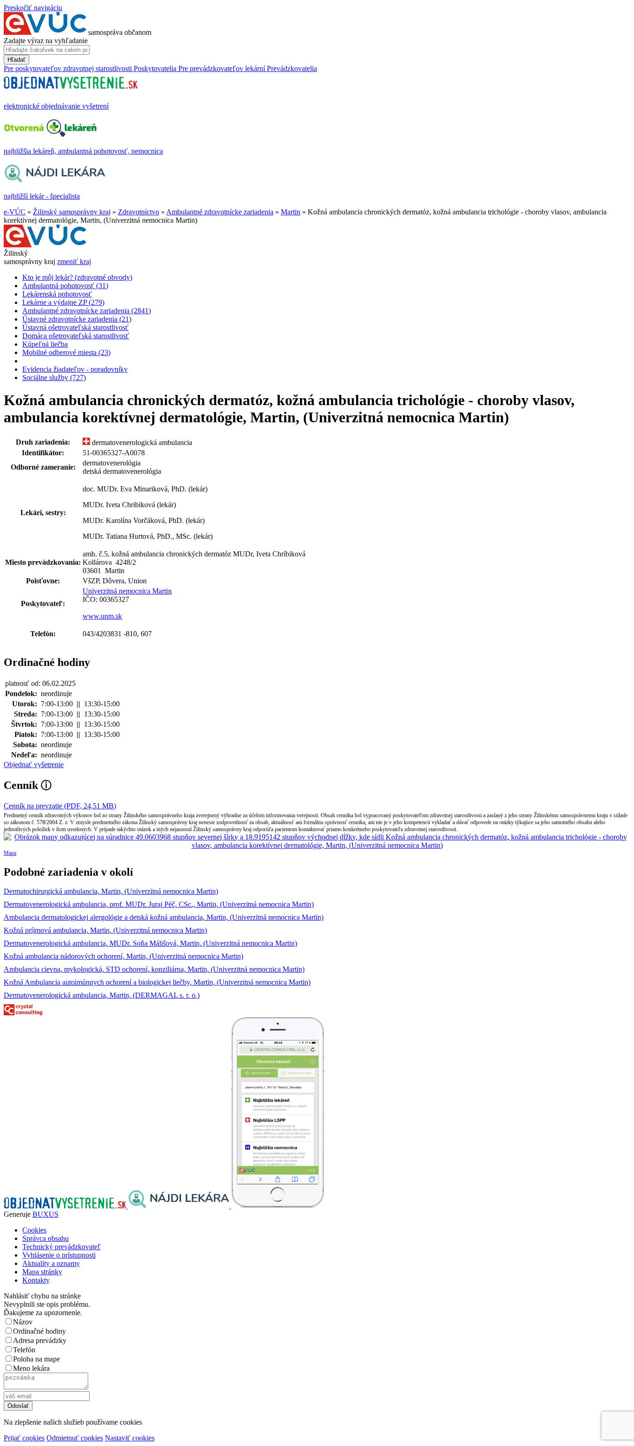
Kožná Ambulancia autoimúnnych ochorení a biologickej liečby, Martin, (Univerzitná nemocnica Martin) (157, 982)
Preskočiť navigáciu (33, 8)
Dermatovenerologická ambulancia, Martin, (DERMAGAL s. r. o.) (102, 995)
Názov (22, 1322)
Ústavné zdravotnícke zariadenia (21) (76, 319)
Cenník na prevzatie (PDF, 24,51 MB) (60, 806)
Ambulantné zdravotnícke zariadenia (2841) (86, 311)
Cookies (34, 1230)
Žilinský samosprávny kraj (71, 212)
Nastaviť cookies (130, 1438)
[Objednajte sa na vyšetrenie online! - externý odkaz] (66, 1206)
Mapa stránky (42, 1272)
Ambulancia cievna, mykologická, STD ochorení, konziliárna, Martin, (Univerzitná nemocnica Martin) (154, 969)
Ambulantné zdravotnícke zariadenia (219, 212)
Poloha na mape (36, 1359)
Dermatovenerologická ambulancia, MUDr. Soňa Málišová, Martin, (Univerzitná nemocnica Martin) (150, 943)
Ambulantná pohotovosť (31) (65, 286)
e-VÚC (15, 212)
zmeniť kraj (74, 261)
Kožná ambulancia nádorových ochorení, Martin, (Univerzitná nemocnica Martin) (123, 956)
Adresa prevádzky (39, 1340)
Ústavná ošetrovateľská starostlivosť (75, 327)
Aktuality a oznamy (51, 1263)
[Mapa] (317, 841)
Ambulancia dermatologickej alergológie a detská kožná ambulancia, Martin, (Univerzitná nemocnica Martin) (163, 917)
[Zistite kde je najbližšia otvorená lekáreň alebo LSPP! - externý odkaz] (277, 1206)
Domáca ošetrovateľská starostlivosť (75, 336)
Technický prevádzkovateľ (61, 1247)
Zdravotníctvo (138, 212)
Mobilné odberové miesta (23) (66, 352)
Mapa (10, 853)
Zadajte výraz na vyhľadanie (46, 41)
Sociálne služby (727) (54, 377)
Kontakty (36, 1280)
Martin (290, 212)
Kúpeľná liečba (45, 344)
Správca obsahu (45, 1238)
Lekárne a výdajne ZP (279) (63, 302)
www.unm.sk (102, 616)
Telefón (24, 1350)
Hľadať (16, 59)
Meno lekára (31, 1368)
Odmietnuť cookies (74, 1438)
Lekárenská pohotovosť (57, 294)
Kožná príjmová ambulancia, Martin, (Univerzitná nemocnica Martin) (105, 930)
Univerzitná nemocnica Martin (127, 591)
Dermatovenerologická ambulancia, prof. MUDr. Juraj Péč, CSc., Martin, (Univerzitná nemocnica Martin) (159, 904)
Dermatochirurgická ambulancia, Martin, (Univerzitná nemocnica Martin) (111, 891)
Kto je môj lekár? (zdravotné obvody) (77, 277)
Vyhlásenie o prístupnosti (59, 1255)
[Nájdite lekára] (179, 1206)
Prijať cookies (24, 1438)
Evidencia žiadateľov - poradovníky (75, 369)
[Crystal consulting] (23, 1013)
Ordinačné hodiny (39, 1331)
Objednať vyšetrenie (34, 764)
